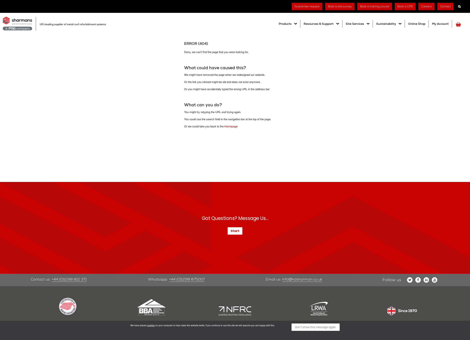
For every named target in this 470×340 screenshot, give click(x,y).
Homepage (231, 126)
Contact (445, 6)
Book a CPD (405, 6)
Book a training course (374, 6)
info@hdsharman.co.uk (302, 279)
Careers (426, 6)
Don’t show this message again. (315, 327)
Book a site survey (340, 6)
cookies (151, 325)
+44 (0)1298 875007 (187, 279)
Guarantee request (307, 6)
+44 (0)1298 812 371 (69, 279)
